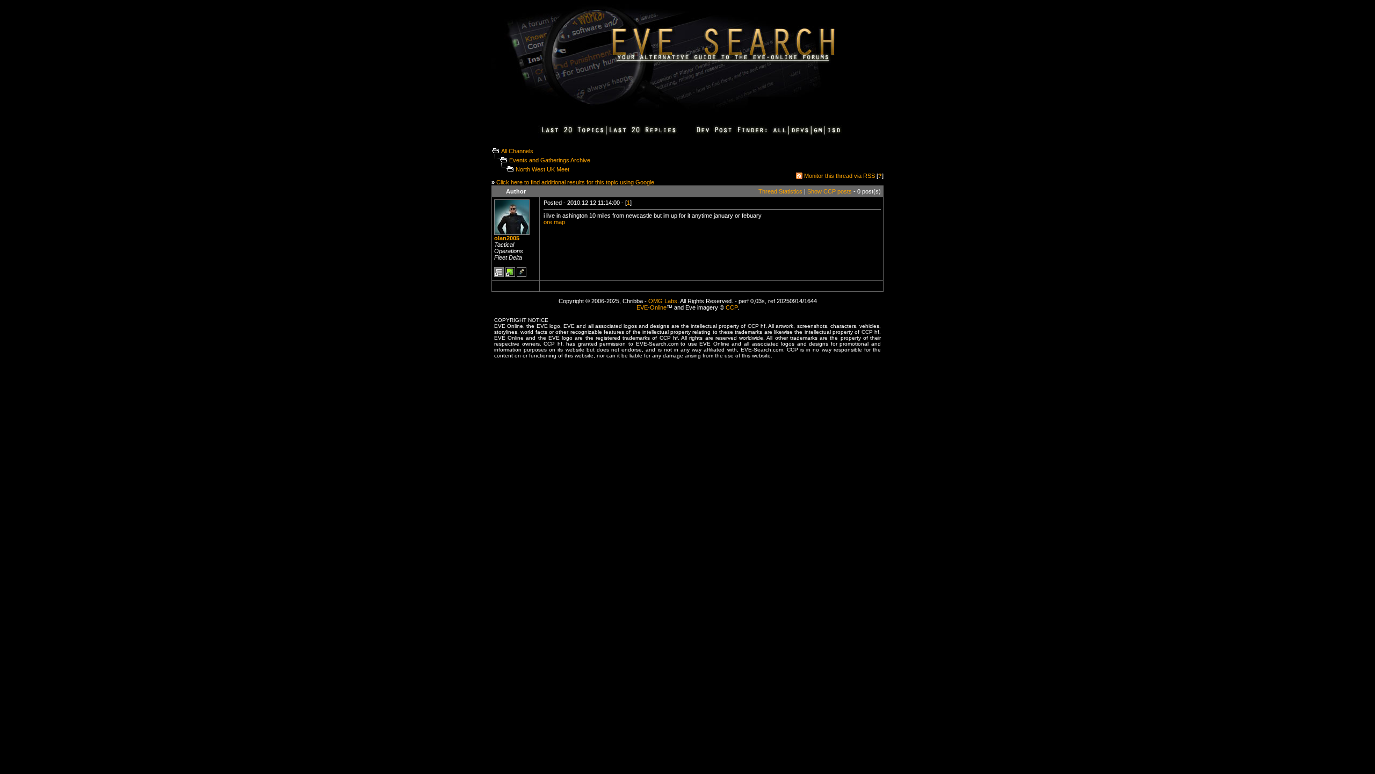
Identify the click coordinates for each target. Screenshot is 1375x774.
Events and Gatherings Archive (549, 160)
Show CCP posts (829, 191)
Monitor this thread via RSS (839, 176)
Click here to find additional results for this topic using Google (575, 182)
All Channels (517, 151)
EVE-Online (651, 307)
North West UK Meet (542, 169)
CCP (731, 307)
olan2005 (506, 238)
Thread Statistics (780, 191)
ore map (554, 222)
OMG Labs (662, 301)
